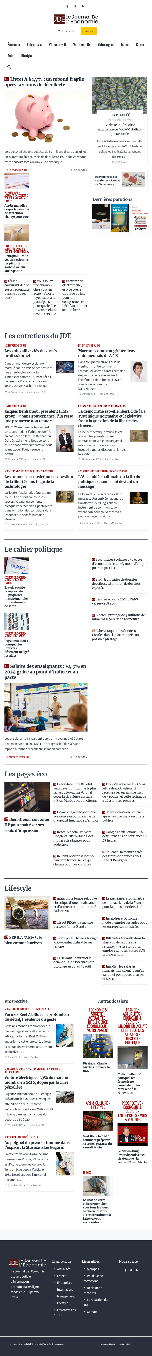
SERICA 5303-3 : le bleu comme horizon (23, 940)
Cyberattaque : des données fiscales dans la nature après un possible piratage (115, 635)
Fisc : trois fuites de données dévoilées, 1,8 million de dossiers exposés (116, 583)
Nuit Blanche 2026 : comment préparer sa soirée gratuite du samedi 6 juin (97, 1141)
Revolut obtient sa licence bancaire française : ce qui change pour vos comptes (74, 860)
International (11, 1072)
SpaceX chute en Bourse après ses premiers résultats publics (123, 816)
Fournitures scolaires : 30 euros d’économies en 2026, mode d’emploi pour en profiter (119, 563)
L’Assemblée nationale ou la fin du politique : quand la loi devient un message (109, 481)
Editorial (97, 406)
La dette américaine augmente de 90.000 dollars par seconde (120, 129)
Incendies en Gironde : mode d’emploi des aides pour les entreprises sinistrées (124, 922)
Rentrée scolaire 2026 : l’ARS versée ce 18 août (115, 601)
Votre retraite (81, 44)
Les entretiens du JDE (15, 345)
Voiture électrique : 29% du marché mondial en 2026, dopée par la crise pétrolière (36, 1082)
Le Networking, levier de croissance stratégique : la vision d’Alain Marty (132, 1156)
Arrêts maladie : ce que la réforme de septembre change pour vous (16, 211)
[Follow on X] (75, 6)
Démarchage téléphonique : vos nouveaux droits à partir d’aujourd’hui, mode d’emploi (75, 816)
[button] (9, 66)
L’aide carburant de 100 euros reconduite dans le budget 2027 (16, 289)
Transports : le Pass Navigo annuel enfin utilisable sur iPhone (75, 942)
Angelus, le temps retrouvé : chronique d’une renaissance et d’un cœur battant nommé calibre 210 (75, 904)
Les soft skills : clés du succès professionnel (30, 353)
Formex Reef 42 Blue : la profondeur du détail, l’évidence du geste (36, 1017)
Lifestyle (26, 55)
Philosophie (84, 406)
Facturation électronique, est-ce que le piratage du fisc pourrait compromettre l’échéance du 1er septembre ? (74, 295)
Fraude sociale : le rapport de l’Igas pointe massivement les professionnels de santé (16, 597)
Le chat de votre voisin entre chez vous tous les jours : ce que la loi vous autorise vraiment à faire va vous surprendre (97, 1211)
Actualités (10, 471)
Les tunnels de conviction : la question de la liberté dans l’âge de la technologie (38, 481)
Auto (10, 55)
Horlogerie (23, 1009)
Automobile (10, 1069)
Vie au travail (57, 44)
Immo (124, 44)
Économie (13, 44)
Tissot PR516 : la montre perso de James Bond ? (73, 924)
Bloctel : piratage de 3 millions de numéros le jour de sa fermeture (118, 617)
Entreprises (34, 44)
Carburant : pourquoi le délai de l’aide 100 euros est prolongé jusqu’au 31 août (73, 962)
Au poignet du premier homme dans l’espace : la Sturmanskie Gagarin (37, 1145)
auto (33, 1069)
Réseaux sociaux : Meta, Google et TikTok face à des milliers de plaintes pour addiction (73, 838)
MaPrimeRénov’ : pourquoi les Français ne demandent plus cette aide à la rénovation (130, 1083)
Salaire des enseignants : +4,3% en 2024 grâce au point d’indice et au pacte (45, 671)
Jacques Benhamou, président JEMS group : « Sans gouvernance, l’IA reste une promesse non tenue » (38, 416)
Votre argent (106, 44)
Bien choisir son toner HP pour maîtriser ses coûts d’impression (26, 825)
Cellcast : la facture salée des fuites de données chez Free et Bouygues (122, 856)
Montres (46, 1009)
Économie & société (48, 1069)
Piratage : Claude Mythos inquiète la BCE (96, 1067)
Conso (140, 44)
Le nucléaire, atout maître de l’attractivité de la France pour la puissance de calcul (123, 902)
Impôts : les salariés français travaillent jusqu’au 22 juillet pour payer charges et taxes (123, 972)
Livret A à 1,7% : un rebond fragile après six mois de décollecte (44, 82)
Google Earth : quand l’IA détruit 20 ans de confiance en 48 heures (124, 836)
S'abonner (89, 31)
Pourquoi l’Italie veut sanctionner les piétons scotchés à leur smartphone (16, 263)
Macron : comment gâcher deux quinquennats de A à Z (106, 353)
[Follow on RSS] (83, 6)
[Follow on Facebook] (67, 6)
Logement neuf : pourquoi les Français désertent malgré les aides (16, 648)
